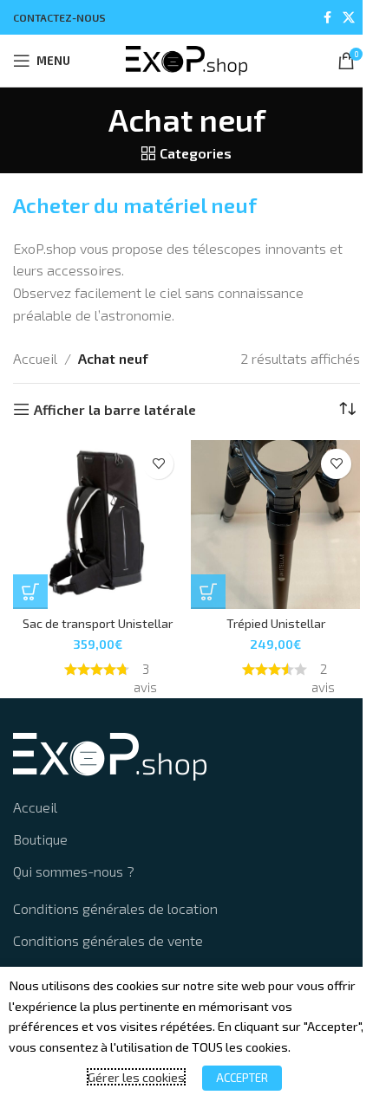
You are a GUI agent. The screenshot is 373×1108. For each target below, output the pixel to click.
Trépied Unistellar (275, 623)
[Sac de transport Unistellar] (97, 524)
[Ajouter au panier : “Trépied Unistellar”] (208, 591)
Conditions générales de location (115, 908)
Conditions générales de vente (108, 940)
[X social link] (348, 17)
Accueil (35, 358)
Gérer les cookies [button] (131, 1077)
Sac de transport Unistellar (98, 623)
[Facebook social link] (327, 17)
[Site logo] (186, 58)
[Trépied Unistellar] (275, 524)
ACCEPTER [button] (237, 1078)
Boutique (40, 839)
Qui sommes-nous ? (73, 871)
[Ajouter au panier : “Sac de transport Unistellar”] (30, 591)
